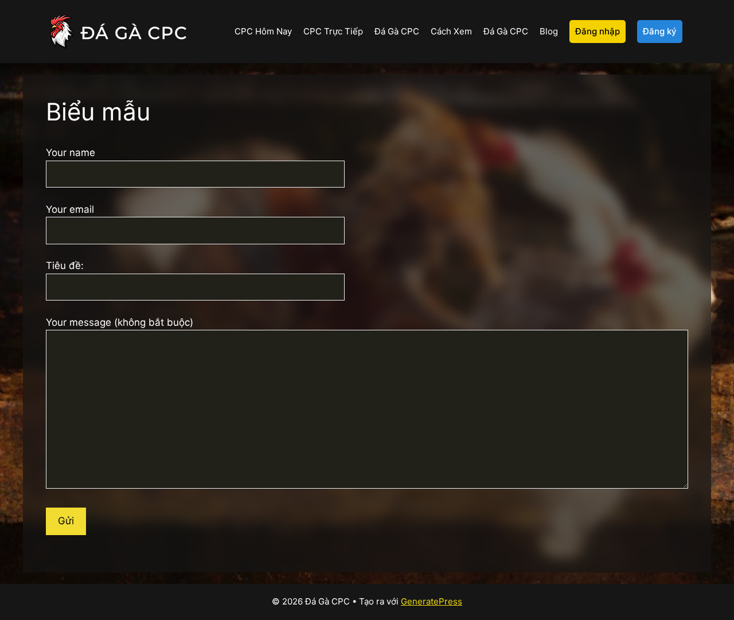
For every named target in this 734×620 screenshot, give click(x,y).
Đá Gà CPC (396, 31)
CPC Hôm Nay (263, 31)
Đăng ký (660, 31)
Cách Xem (451, 31)
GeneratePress (431, 601)
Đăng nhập (597, 31)
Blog (549, 31)
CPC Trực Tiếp (333, 31)
